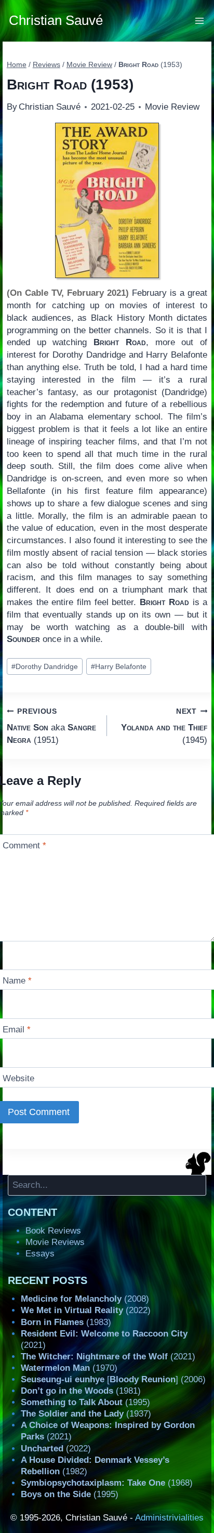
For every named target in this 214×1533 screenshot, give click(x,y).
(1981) (81, 1391)
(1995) (85, 1402)
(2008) (85, 1299)
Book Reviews (53, 1231)
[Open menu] (199, 20)
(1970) (69, 1368)
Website (18, 1078)
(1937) (86, 1414)
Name (17, 981)
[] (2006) (113, 1379)
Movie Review (172, 107)
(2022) (86, 1310)
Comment (24, 845)
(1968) (107, 1483)
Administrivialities (169, 1518)
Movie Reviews (55, 1242)
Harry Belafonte (118, 667)
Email (17, 1029)
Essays (40, 1254)
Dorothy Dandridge (44, 667)
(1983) (66, 1322)
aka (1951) (51, 726)
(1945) (164, 726)
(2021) (108, 1356)
